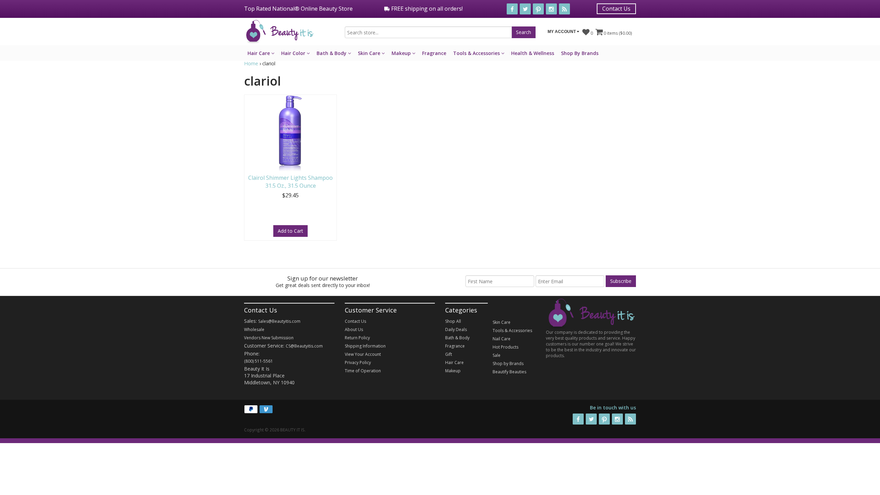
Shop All (453, 321)
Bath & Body (332, 53)
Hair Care (259, 53)
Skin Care (370, 53)
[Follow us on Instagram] (551, 8)
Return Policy (357, 338)
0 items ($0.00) (617, 33)
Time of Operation (363, 371)
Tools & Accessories (477, 53)
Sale (496, 355)
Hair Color (294, 53)
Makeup (402, 53)
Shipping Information (365, 346)
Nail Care (501, 339)
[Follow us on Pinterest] (538, 8)
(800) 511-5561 (258, 361)
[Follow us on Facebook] (512, 8)
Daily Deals (456, 329)
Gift (448, 354)
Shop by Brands (508, 363)
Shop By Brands (579, 53)
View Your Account (363, 354)
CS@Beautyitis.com (304, 346)
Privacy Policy (358, 362)
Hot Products (505, 347)
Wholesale (254, 329)
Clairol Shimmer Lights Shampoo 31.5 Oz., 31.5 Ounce (290, 181)
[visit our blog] (564, 8)
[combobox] (428, 32)
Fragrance (434, 53)
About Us (354, 329)
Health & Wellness (532, 53)
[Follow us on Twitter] (525, 8)
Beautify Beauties (509, 372)
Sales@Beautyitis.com (279, 321)
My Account (562, 31)
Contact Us (616, 8)
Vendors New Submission (269, 338)
